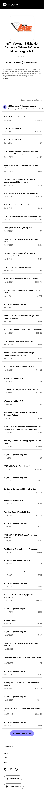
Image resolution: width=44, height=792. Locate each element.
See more (5, 79)
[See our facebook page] (5, 769)
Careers (6, 753)
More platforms (31, 62)
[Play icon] (5, 107)
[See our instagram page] (16, 769)
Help (5, 762)
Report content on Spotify (31, 100)
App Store (14, 778)
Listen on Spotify (15, 62)
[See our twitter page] (10, 769)
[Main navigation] (39, 4)
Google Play (15, 786)
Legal (5, 758)
